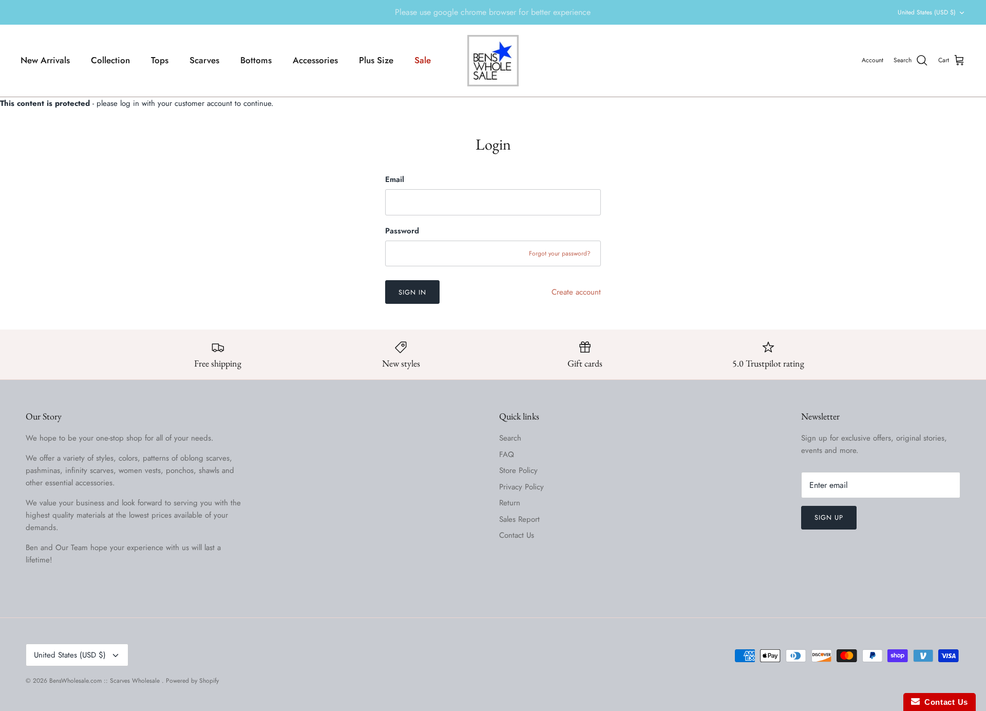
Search (510, 438)
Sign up (828, 517)
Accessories (315, 60)
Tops (159, 60)
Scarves (204, 60)
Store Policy (518, 470)
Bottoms (256, 60)
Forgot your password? (560, 253)
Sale (422, 60)
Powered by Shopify (192, 680)
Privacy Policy (521, 487)
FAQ (506, 454)
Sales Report (519, 519)
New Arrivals (45, 60)
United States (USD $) (927, 12)
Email (394, 179)
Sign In (412, 292)
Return (509, 502)
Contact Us (516, 535)
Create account (576, 292)
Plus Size (376, 60)
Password (402, 231)
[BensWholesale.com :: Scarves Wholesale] (493, 60)
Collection (110, 60)
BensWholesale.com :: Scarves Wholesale (105, 680)
